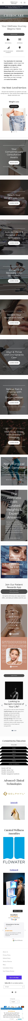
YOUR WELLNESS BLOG (14, 538)
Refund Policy (6, 958)
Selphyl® (14, 802)
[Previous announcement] (2, 7)
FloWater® (14, 870)
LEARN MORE (14, 106)
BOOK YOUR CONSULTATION (14, 479)
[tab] (14, 744)
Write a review (18, 914)
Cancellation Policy (8, 968)
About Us (5, 952)
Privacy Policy (6, 955)
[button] (2, 2)
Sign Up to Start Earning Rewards (14, 591)
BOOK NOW (14, 34)
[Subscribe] (22, 987)
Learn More (14, 675)
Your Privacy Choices (8, 971)
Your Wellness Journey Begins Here (14, 27)
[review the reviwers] (5, 932)
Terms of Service (7, 961)
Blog (4, 964)
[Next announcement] (25, 7)
